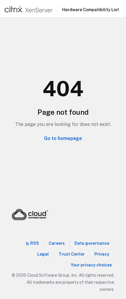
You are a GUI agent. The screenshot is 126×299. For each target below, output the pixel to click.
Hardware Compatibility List (90, 9)
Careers (57, 243)
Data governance (91, 243)
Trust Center (72, 254)
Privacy (101, 254)
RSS (34, 243)
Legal (43, 254)
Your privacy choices (91, 265)
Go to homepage (63, 138)
